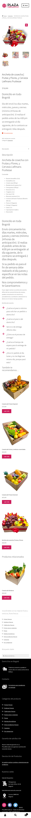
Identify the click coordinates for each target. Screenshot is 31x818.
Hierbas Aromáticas (9, 634)
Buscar (15, 815)
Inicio (5, 16)
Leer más (6, 411)
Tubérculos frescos (9, 625)
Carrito (24, 813)
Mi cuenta (5, 815)
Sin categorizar (8, 642)
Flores (5, 631)
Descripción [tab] (5, 149)
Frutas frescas (8, 619)
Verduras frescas (8, 622)
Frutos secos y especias (10, 628)
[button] (26, 25)
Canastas (10, 16)
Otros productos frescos (10, 636)
